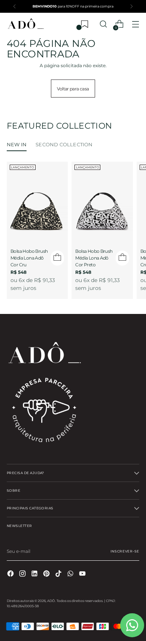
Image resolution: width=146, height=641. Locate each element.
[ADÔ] (25, 24)
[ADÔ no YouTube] (83, 574)
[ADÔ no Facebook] (11, 574)
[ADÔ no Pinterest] (47, 574)
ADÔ (51, 601)
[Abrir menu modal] (135, 24)
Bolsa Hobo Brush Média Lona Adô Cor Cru (29, 257)
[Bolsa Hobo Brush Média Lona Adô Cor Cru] (37, 200)
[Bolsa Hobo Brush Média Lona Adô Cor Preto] (102, 200)
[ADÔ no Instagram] (23, 574)
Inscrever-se (124, 551)
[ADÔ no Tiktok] (59, 574)
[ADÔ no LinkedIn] (35, 574)
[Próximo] (131, 6)
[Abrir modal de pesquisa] (103, 24)
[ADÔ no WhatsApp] (71, 574)
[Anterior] (14, 6)
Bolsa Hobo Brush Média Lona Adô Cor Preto (93, 257)
